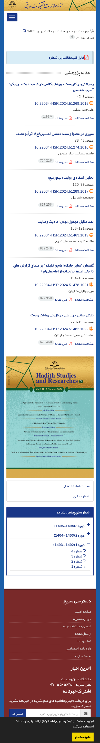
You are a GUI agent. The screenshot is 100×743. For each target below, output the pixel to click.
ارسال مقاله (83, 633)
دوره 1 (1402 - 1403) (69, 544)
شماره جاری (81, 496)
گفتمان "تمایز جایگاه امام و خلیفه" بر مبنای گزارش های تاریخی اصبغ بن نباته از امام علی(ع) (53, 268)
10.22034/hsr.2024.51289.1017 (61, 191)
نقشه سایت (83, 655)
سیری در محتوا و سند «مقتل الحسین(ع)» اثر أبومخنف (55, 133)
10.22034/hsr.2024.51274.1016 (61, 147)
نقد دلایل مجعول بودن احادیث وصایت (66, 221)
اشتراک (17, 713)
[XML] (25, 31)
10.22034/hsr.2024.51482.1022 (61, 329)
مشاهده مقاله (84, 118)
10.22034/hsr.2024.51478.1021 (61, 285)
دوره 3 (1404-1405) (69, 526)
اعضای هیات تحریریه (77, 626)
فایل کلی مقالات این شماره (66, 57)
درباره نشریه (82, 618)
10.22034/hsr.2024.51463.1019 (61, 235)
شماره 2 (77, 561)
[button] (70, 727)
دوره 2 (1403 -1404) (69, 535)
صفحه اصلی (83, 611)
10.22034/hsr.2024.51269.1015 (61, 103)
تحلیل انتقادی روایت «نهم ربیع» (70, 177)
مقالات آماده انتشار (76, 485)
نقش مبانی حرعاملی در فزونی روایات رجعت (62, 315)
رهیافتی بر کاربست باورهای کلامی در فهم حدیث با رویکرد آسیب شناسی (51, 87)
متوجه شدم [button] (83, 737)
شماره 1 (77, 566)
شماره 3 (77, 556)
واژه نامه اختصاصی (78, 648)
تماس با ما (84, 641)
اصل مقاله (56, 118)
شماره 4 (77, 551)
